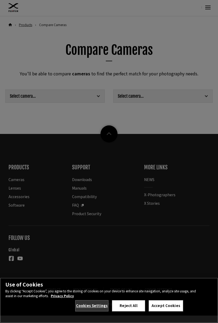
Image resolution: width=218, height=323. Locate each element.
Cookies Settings (92, 305)
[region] (109, 300)
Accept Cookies (166, 305)
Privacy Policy (62, 295)
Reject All (128, 305)
